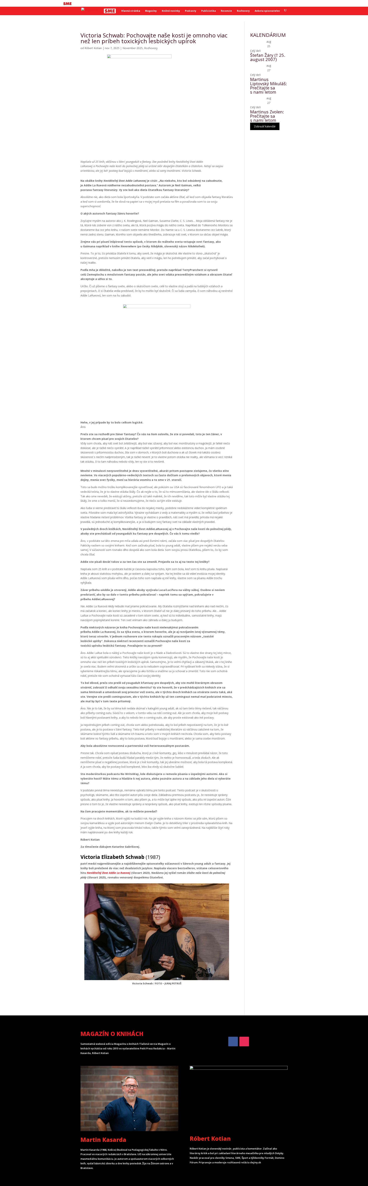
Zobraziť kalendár (265, 126)
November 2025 (132, 48)
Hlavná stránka (130, 11)
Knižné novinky (171, 11)
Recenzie (226, 11)
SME (68, 3)
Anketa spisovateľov (267, 11)
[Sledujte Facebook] (233, 1041)
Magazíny (151, 11)
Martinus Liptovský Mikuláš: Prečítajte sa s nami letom (268, 85)
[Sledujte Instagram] (244, 1041)
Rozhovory (243, 11)
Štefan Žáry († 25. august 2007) (267, 57)
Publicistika (208, 11)
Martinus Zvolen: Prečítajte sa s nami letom (267, 116)
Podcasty (190, 11)
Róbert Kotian (93, 48)
